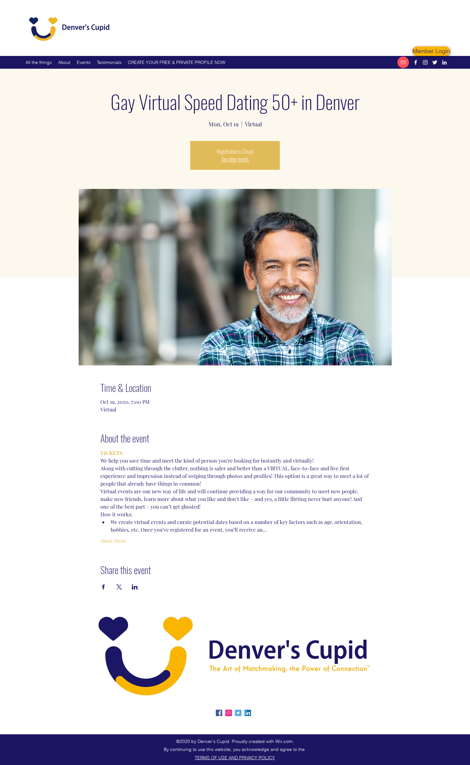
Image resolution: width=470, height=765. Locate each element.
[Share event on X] (119, 586)
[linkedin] (444, 62)
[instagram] (425, 62)
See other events (235, 159)
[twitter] (435, 62)
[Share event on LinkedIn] (135, 586)
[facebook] (415, 62)
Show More (113, 540)
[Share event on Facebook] (103, 586)
